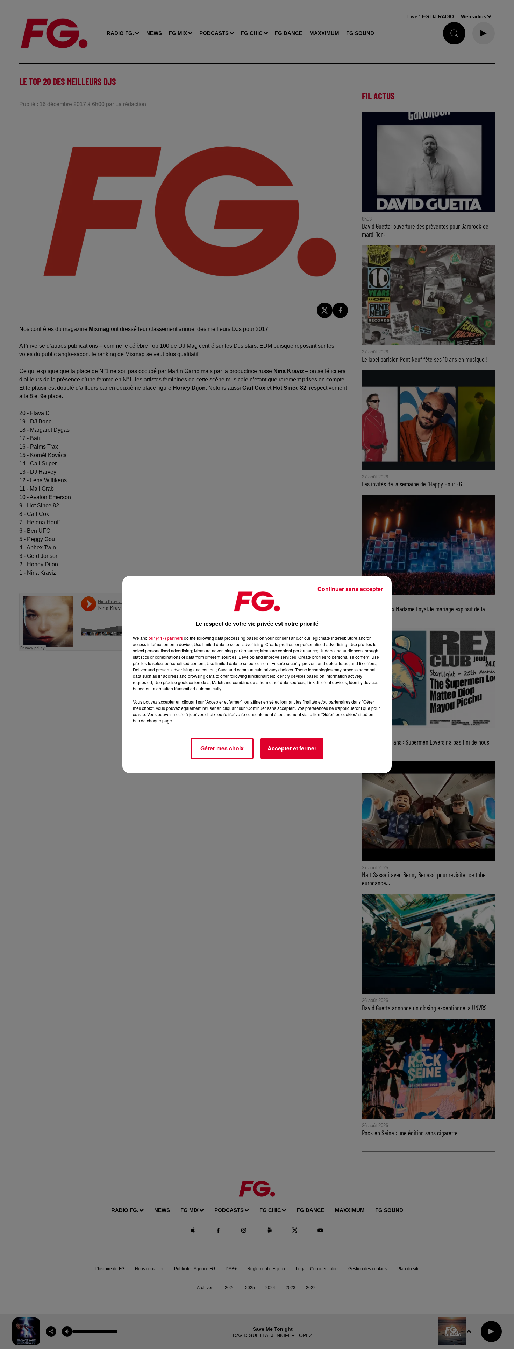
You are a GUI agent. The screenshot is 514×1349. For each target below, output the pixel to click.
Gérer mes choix (222, 748)
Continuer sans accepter (350, 589)
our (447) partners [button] (166, 638)
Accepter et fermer (291, 748)
